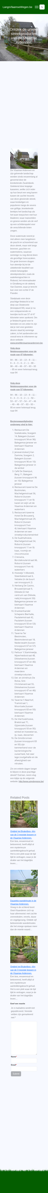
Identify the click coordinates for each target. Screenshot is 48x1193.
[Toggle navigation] (36, 7)
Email (14, 1065)
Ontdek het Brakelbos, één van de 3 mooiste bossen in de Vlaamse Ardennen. (23, 834)
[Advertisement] (24, 98)
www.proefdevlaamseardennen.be (26, 343)
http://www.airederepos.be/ (31, 781)
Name (14, 1057)
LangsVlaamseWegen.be (17, 7)
